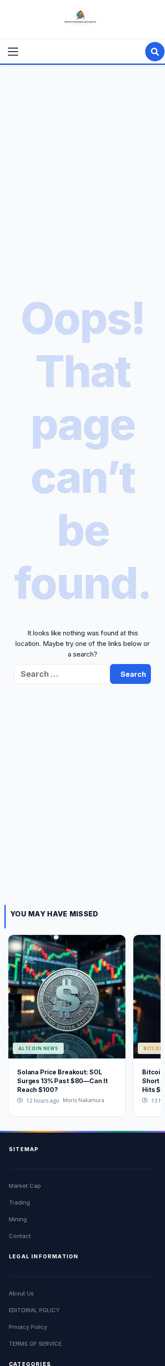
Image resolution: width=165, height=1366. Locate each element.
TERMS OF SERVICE (35, 1343)
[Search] (155, 51)
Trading (19, 1202)
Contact (20, 1235)
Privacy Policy (28, 1326)
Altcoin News (38, 1048)
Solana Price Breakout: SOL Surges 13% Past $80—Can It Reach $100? (62, 1080)
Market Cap (25, 1185)
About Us (21, 1293)
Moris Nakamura (83, 1100)
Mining (18, 1219)
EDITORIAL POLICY (34, 1309)
